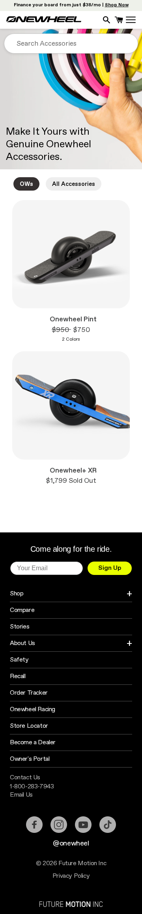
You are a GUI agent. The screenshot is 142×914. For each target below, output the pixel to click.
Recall (18, 676)
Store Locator (29, 726)
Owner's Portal (29, 759)
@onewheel (71, 843)
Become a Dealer (33, 742)
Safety (19, 660)
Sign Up (109, 568)
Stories (19, 627)
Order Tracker (29, 693)
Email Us (21, 795)
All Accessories (73, 184)
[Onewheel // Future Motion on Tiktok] (107, 824)
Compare (22, 610)
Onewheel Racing (32, 709)
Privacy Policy (71, 876)
